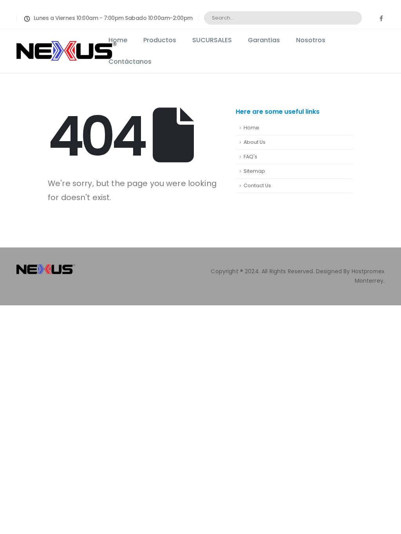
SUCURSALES (212, 40)
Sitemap (254, 171)
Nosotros (310, 40)
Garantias (264, 40)
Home (117, 40)
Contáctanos (130, 61)
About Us (255, 142)
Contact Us (257, 185)
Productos (159, 40)
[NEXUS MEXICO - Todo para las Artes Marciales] (32, 51)
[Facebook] (381, 18)
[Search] (351, 18)
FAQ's (250, 156)
